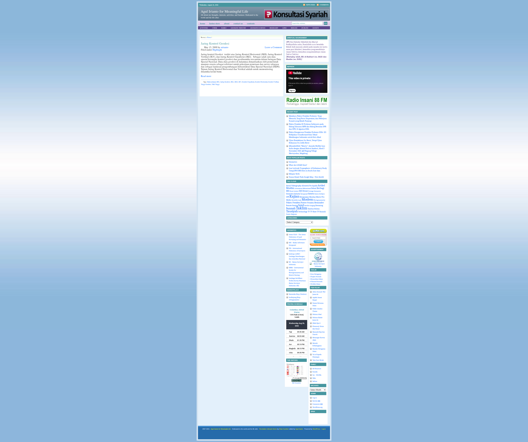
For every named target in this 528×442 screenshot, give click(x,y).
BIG (218, 82)
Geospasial (304, 194)
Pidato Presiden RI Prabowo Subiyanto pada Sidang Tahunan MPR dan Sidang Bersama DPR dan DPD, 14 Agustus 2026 (307, 126)
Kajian (294, 196)
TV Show (313, 212)
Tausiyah (292, 211)
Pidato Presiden (293, 202)
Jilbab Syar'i (317, 323)
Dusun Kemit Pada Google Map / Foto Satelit (306, 177)
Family (223, 28)
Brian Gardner (284, 429)
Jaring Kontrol (225, 82)
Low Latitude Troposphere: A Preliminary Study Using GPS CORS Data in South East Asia (308, 169)
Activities (204, 28)
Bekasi (313, 188)
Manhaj (312, 197)
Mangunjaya (304, 197)
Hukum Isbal (317, 314)
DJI (300, 191)
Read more (206, 76)
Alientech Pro (307, 186)
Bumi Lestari (294, 191)
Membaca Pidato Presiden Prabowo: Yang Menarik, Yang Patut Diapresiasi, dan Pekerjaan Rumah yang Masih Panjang (308, 118)
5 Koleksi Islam (315, 284)
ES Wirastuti (317, 369)
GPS (287, 197)
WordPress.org (317, 407)
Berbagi (320, 188)
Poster (304, 202)
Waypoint (294, 214)
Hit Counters (296, 383)
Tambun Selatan (314, 209)
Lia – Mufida (317, 375)
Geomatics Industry (293, 194)
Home (202, 23)
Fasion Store (214, 23)
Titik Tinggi (215, 84)
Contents (251, 23)
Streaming (319, 205)
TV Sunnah (321, 211)
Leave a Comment (273, 47)
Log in (315, 398)
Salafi (301, 205)
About (226, 23)
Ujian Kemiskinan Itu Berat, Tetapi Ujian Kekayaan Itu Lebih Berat (305, 141)
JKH (236, 82)
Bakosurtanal (211, 82)
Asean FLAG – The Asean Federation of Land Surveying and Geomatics (297, 237)
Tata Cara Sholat (318, 360)
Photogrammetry (319, 200)
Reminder (319, 202)
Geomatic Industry (238, 28)
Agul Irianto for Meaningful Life (224, 11)
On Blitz (304, 28)
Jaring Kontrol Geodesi (215, 43)
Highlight (274, 28)
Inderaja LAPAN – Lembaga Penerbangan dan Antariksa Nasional (297, 256)
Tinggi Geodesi (206, 84)
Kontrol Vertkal (273, 82)
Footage (311, 191)
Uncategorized (206, 31)
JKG (232, 82)
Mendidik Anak (296, 200)
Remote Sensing (292, 205)
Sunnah (290, 208)
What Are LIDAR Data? (298, 165)
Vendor (288, 214)
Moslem (294, 28)
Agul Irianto (299, 429)
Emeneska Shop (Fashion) (298, 294)
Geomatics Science (257, 28)
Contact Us (238, 23)
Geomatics (293, 162)
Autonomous (298, 188)
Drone (305, 191)
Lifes (284, 28)
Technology (302, 211)
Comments (324, 5)
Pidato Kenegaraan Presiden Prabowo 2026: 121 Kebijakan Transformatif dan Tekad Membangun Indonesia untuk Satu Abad (307, 134)
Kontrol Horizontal (261, 82)
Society (316, 28)
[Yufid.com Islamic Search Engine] (318, 245)
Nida (314, 378)
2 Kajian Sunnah (315, 277)
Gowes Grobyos (319, 194)
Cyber (214, 28)
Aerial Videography (293, 186)
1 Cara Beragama (315, 274)
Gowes (311, 193)
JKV (239, 82)
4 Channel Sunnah (316, 281)
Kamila (315, 372)
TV (309, 212)
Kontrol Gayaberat (248, 82)
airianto (224, 47)
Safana (315, 381)
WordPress (316, 429)
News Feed (310, 5)
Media (288, 200)
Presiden (310, 203)
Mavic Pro (320, 197)
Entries (316, 401)
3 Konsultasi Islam (316, 279)
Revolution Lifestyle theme (268, 429)
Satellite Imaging (310, 206)
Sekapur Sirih (294, 174)
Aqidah (314, 186)
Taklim (301, 208)
